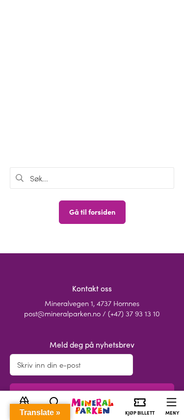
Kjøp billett (140, 412)
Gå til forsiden (92, 212)
